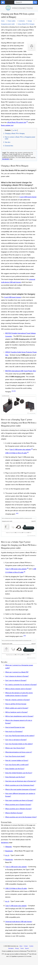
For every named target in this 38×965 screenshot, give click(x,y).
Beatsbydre (9, 851)
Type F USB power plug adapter (16, 569)
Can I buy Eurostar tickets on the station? (19, 744)
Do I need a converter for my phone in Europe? (21, 684)
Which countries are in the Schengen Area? (19, 785)
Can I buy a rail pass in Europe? (16, 739)
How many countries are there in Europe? (19, 800)
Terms (22, 948)
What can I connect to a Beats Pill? (16, 672)
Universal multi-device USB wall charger (18, 921)
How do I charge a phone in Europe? (17, 700)
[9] (12, 391)
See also (7, 142)
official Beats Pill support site (16, 122)
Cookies (31, 946)
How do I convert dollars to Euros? (16, 760)
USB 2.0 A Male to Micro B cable (16, 453)
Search (27, 948)
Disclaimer (11, 948)
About (20, 946)
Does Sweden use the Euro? (14, 768)
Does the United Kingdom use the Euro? (18, 773)
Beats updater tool (7, 125)
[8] (27, 568)
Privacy (17, 948)
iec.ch (7, 855)
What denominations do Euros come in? (18, 752)
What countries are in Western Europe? (18, 809)
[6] (27, 452)
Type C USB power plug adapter (20, 449)
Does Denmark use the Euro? (15, 777)
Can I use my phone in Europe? (15, 680)
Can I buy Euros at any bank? (15, 756)
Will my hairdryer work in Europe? (16, 712)
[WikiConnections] (19, 8)
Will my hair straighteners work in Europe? (19, 716)
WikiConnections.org (13, 946)
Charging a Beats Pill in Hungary (15, 133)
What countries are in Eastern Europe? (18, 804)
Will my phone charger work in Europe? (18, 689)
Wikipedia (8, 846)
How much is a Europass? (14, 731)
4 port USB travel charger (28, 197)
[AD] (14, 391)
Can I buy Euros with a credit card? (17, 764)
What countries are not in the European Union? (21, 817)
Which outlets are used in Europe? (16, 708)
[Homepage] (3, 2)
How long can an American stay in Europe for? (20, 781)
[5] (32, 449)
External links (9, 146)
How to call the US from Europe (15, 704)
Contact (26, 946)
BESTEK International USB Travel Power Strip (20, 371)
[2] (27, 122)
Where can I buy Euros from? (15, 748)
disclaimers (5, 159)
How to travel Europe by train (15, 727)
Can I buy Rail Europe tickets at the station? (20, 735)
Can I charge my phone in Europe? (17, 676)
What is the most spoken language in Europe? (20, 789)
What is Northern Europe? (14, 813)
